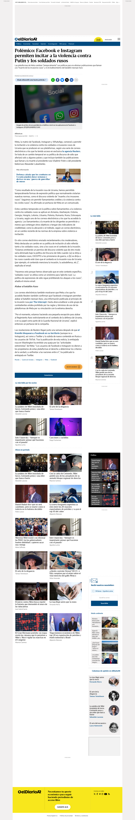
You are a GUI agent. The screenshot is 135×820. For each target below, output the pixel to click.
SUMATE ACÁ (62, 807)
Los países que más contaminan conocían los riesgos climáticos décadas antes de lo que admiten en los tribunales (96, 658)
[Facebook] (57, 80)
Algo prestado (119, 2)
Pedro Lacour (19, 512)
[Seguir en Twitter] (95, 794)
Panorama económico (33, 2)
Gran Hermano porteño (44, 2)
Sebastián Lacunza (21, 414)
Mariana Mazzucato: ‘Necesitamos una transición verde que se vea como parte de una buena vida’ (96, 622)
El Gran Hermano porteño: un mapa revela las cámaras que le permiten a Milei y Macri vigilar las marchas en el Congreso (31, 636)
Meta (46, 360)
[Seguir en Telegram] (100, 794)
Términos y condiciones (81, 816)
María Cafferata (20, 547)
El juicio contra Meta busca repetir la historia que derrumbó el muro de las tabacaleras (31, 604)
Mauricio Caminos (55, 481)
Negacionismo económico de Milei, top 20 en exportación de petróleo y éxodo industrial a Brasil (65, 635)
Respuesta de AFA (106, 2)
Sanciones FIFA (97, 2)
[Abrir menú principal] (119, 39)
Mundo (17, 360)
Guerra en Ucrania (27, 360)
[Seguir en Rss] (109, 794)
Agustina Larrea (20, 445)
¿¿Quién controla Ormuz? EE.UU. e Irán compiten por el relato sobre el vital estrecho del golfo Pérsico (65, 573)
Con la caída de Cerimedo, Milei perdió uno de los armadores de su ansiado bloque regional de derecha (65, 475)
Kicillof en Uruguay (74, 2)
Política (18, 44)
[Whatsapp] (53, 80)
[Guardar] (76, 80)
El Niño (113, 2)
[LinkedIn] (71, 80)
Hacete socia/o (98, 40)
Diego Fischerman (55, 440)
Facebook (54, 360)
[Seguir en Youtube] (105, 794)
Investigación (52, 44)
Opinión (43, 44)
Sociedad (35, 44)
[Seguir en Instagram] (102, 794)
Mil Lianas (62, 44)
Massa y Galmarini (84, 2)
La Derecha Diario (65, 2)
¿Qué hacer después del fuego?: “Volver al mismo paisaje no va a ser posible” (96, 646)
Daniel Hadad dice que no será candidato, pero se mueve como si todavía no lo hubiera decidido (30, 506)
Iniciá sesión (108, 39)
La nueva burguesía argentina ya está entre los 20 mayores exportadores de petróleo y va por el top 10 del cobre (65, 508)
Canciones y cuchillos (59, 437)
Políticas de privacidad (66, 816)
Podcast (71, 44)
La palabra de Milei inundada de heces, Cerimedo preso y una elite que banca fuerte (30, 409)
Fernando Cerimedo (55, 2)
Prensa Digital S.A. (52, 816)
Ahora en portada (22, 450)
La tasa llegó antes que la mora (63, 602)
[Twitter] (67, 80)
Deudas (91, 2)
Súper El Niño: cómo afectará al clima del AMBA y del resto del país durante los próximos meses (96, 634)
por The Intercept (38, 302)
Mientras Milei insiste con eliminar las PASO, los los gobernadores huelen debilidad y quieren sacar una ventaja (30, 541)
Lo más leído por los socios (26, 383)
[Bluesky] (62, 80)
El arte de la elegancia (59, 406)
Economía (26, 44)
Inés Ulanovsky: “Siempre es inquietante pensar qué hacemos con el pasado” (29, 439)
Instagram (39, 360)
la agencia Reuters (71, 151)
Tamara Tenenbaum (56, 409)
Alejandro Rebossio (56, 514)
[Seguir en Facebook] (97, 794)
